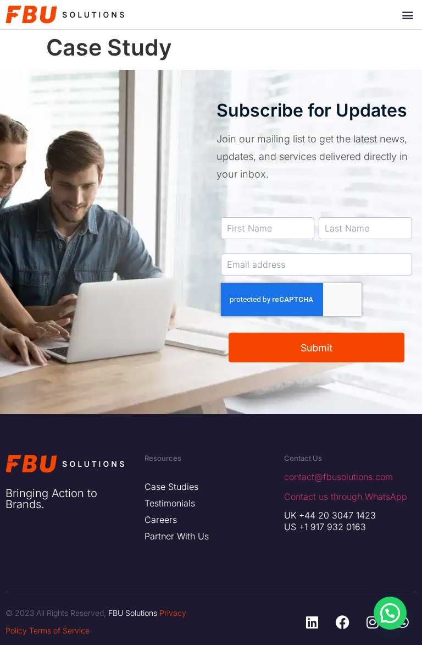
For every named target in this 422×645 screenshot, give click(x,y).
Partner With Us (177, 536)
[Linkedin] (312, 622)
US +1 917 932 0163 (325, 526)
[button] (407, 14)
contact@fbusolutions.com (338, 476)
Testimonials (170, 503)
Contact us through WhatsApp (345, 496)
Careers (161, 519)
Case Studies (171, 486)
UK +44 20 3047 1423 (330, 515)
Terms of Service (59, 630)
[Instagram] (372, 622)
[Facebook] (342, 622)
